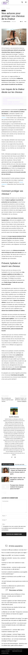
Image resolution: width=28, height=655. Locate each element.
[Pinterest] (10, 25)
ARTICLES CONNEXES (7, 464)
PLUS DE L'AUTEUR (19, 464)
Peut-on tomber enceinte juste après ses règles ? (14, 552)
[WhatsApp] (13, 25)
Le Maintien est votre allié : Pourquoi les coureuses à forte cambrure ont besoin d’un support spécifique (15, 613)
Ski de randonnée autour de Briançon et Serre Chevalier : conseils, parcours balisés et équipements (13, 596)
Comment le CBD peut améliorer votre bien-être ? (14, 550)
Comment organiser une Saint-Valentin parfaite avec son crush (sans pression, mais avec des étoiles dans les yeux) (14, 602)
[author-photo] (14, 414)
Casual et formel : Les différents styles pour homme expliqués (20, 399)
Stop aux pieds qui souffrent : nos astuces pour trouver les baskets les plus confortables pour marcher (14, 625)
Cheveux (8, 8)
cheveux (4, 117)
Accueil (3, 8)
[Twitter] (6, 25)
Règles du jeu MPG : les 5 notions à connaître (13, 555)
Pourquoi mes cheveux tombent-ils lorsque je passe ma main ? (17, 486)
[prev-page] (3, 493)
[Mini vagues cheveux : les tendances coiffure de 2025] (5, 479)
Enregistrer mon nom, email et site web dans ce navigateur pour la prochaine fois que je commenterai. (14, 528)
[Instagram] (15, 457)
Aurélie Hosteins (6, 21)
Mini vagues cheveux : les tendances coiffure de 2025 (17, 479)
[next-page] (5, 493)
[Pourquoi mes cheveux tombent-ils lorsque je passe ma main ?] (5, 487)
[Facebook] (3, 25)
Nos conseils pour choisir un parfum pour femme (7, 399)
